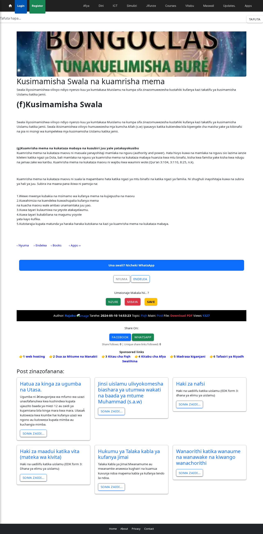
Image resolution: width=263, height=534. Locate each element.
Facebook (120, 337)
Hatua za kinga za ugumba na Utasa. (50, 386)
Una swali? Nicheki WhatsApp (131, 265)
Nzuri (113, 302)
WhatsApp (142, 337)
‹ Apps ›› (75, 245)
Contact (149, 529)
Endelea (140, 279)
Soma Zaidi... (34, 433)
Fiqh (144, 315)
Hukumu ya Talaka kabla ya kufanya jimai (129, 454)
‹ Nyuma (23, 245)
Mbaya (132, 302)
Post (160, 315)
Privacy (136, 529)
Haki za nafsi (190, 383)
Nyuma (122, 279)
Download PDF (181, 315)
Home (113, 529)
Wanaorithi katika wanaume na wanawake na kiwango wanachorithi (208, 457)
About (124, 529)
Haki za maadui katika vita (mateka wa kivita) (49, 454)
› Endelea (40, 245)
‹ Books (56, 245)
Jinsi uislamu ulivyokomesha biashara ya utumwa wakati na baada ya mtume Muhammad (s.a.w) (130, 392)
